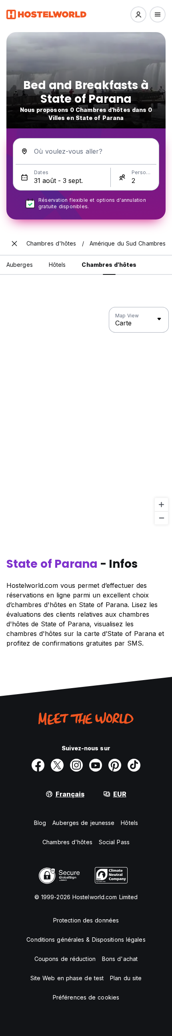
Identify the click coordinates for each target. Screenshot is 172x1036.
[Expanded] (14, 243)
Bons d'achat (120, 958)
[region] (86, 416)
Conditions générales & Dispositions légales (85, 939)
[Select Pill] (138, 14)
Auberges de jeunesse (83, 822)
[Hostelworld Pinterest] (114, 765)
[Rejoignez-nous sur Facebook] (38, 765)
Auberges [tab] (19, 264)
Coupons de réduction (65, 958)
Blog (40, 822)
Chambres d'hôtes (67, 842)
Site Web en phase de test (67, 978)
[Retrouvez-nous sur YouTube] (95, 765)
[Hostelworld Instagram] (76, 765)
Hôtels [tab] (57, 264)
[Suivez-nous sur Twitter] (57, 765)
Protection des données (86, 920)
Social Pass (114, 842)
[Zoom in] (161, 504)
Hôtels (129, 822)
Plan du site (126, 978)
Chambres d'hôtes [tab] (109, 264)
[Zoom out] (161, 517)
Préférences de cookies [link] (86, 997)
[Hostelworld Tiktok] (134, 765)
